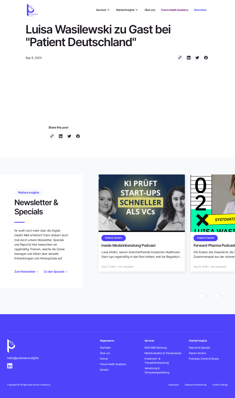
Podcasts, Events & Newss (204, 358)
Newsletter (200, 9)
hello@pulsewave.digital (23, 358)
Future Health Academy (174, 9)
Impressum (173, 384)
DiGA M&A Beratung (155, 347)
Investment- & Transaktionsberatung (156, 360)
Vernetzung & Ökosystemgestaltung (156, 370)
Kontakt (104, 369)
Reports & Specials (199, 347)
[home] (33, 10)
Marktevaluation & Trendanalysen (163, 353)
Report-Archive (197, 353)
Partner (104, 358)
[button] (103, 10)
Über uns (150, 9)
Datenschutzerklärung (196, 384)
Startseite (105, 347)
